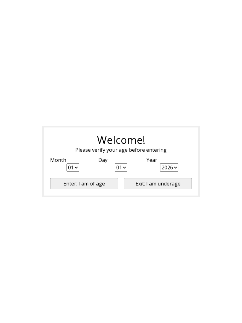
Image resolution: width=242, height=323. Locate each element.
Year (152, 159)
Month (58, 159)
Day (102, 159)
